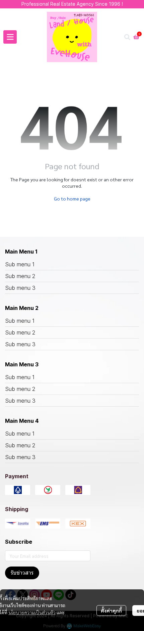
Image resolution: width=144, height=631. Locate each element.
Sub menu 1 (19, 264)
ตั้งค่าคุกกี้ (111, 610)
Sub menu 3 (20, 287)
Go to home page (72, 198)
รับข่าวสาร (22, 573)
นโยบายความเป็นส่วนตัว (32, 612)
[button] (127, 37)
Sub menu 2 (20, 276)
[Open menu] (10, 37)
